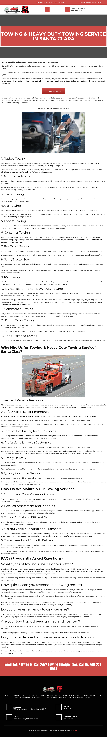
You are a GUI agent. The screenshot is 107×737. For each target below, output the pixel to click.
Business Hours (70, 717)
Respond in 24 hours (78, 9)
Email (16, 717)
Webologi (75, 730)
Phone (66, 707)
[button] (47, 9)
